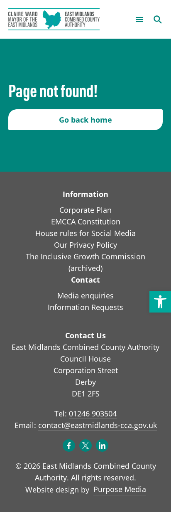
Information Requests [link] (85, 307)
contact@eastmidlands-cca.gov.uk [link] (97, 425)
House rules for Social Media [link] (85, 233)
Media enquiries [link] (85, 295)
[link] (160, 302)
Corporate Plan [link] (85, 210)
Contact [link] (85, 280)
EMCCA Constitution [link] (85, 221)
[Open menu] (139, 20)
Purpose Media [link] (119, 489)
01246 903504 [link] (93, 413)
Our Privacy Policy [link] (85, 245)
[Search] (158, 20)
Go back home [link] (85, 120)
